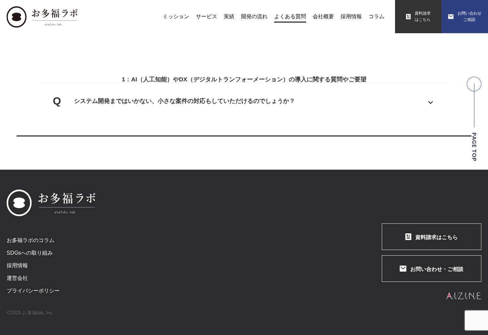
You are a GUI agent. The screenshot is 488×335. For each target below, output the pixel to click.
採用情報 (17, 265)
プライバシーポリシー (33, 290)
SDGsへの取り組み (30, 253)
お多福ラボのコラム (30, 240)
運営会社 (17, 278)
